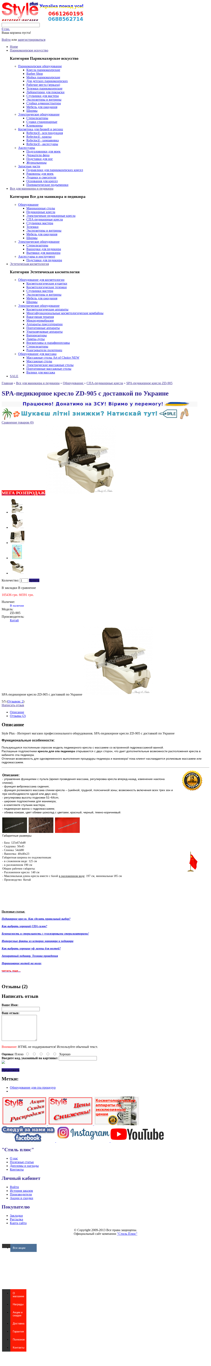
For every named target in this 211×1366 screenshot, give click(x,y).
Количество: (10, 580)
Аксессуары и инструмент (36, 256)
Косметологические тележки (46, 287)
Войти (6, 39)
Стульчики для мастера (42, 96)
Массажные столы (39, 361)
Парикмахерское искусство (29, 50)
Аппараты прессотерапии (44, 324)
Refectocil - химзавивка (42, 140)
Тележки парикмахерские (44, 88)
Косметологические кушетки (46, 283)
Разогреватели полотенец (44, 350)
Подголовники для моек (43, 151)
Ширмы (32, 110)
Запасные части (29, 166)
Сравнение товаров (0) (18, 422)
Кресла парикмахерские (43, 70)
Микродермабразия (40, 320)
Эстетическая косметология (29, 264)
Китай (14, 620)
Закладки (16, 1215)
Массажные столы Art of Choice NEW (52, 357)
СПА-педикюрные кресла (44, 219)
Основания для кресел (42, 181)
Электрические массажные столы (50, 365)
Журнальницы (36, 162)
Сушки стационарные (41, 122)
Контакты (17, 1169)
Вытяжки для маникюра (43, 253)
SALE (14, 376)
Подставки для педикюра (44, 260)
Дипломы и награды (24, 1166)
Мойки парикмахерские (43, 77)
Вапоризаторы (36, 335)
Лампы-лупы (35, 339)
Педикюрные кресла (40, 212)
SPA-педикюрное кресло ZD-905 (149, 383)
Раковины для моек (40, 173)
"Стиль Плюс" (127, 1233)
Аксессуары (26, 147)
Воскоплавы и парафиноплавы (48, 342)
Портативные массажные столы (48, 368)
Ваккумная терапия (40, 317)
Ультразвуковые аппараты (44, 331)
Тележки (32, 227)
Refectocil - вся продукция (44, 133)
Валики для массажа (40, 372)
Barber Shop (34, 73)
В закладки (9, 588)
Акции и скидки (21, 1198)
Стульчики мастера (39, 223)
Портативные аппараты (43, 328)
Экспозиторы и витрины (43, 99)
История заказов (21, 1190)
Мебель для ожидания (41, 107)
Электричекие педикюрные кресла (50, 215)
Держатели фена (37, 155)
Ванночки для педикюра (43, 249)
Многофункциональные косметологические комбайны (64, 313)
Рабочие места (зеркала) (43, 84)
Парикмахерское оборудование (40, 66)
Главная (7, 383)
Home (14, 46)
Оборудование (28, 204)
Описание (17, 712)
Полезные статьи (22, 1162)
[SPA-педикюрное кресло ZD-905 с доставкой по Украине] (17, 512)
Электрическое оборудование (39, 114)
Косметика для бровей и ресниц (40, 129)
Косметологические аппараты (47, 309)
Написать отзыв (13, 705)
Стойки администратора (43, 103)
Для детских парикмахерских (47, 81)
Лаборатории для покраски (45, 92)
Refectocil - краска (39, 136)
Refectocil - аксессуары (42, 144)
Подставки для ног (39, 159)
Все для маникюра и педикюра (31, 188)
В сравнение (27, 588)
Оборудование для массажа (37, 354)
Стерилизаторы (37, 118)
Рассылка (16, 1219)
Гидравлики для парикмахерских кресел (54, 170)
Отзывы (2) (18, 716)
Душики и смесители (41, 177)
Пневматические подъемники (47, 185)
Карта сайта (18, 1223)
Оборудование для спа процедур (33, 1087)
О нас (14, 1158)
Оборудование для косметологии (41, 279)
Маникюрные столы (40, 208)
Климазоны (34, 125)
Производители (21, 1194)
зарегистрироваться (31, 39)
